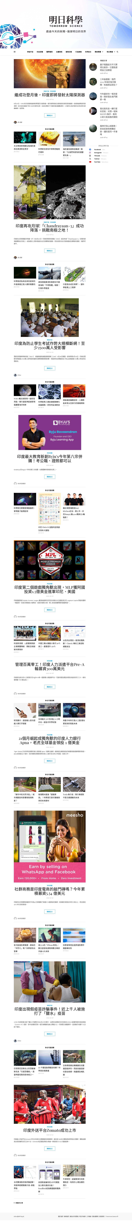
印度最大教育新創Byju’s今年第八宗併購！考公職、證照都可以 (49, 458)
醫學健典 (49, 52)
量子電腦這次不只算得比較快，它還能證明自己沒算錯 (108, 67)
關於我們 (60, 1216)
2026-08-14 (103, 137)
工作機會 (88, 1216)
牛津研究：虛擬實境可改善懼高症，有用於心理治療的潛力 (73, 1182)
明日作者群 (82, 1216)
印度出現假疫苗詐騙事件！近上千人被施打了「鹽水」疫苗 (49, 1011)
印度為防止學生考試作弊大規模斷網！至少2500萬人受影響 (49, 345)
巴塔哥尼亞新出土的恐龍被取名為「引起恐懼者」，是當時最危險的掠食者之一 (24, 1071)
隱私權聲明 (95, 1216)
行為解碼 (78, 52)
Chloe (19, 375)
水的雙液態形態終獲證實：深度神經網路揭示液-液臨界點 (24, 1185)
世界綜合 (88, 52)
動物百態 (69, 52)
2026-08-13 (103, 88)
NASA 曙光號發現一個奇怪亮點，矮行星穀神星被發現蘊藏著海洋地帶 (24, 401)
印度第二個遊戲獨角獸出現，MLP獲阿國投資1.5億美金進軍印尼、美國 (49, 589)
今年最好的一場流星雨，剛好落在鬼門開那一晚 (108, 96)
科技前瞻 (40, 52)
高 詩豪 (19, 122)
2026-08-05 (103, 102)
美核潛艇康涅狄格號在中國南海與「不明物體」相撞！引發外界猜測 (49, 285)
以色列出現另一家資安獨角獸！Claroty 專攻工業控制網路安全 (73, 643)
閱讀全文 (50, 115)
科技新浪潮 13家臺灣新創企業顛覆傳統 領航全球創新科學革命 (24, 646)
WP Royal (21, 1216)
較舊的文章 (19, 1203)
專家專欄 (98, 52)
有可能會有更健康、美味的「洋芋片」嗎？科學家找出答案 (24, 948)
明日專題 (110, 52)
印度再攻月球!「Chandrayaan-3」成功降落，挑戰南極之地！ (50, 227)
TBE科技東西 (21, 483)
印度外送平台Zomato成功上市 (49, 1130)
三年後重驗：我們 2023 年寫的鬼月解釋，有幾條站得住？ (108, 82)
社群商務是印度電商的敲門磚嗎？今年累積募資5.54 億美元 (49, 891)
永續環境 (59, 52)
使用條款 (101, 1216)
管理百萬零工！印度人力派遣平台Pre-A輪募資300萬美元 (49, 666)
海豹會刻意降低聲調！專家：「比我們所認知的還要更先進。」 (73, 152)
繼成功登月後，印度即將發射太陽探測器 (49, 94)
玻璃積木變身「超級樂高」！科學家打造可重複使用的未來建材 (49, 797)
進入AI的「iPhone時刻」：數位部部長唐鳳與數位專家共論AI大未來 (49, 948)
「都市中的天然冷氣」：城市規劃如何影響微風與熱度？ (24, 797)
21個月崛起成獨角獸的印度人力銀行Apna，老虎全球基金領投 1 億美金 (50, 740)
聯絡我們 (66, 1216)
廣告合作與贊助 (74, 1216)
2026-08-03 (104, 73)
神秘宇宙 (30, 52)
